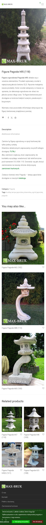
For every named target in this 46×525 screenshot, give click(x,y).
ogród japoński (37, 192)
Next (43, 37)
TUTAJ (12, 151)
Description (6, 129)
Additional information (11, 134)
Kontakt (5, 497)
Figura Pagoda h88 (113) (12, 328)
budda (8, 192)
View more (24, 517)
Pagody (12, 189)
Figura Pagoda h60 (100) (12, 388)
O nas (4, 493)
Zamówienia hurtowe (10, 506)
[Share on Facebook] (8, 118)
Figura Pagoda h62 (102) (12, 267)
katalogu (22, 178)
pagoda (4, 196)
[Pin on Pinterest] (16, 118)
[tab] (23, 129)
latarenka (27, 192)
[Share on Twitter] (12, 118)
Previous (2, 37)
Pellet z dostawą (8, 502)
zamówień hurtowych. (11, 168)
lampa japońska (17, 192)
